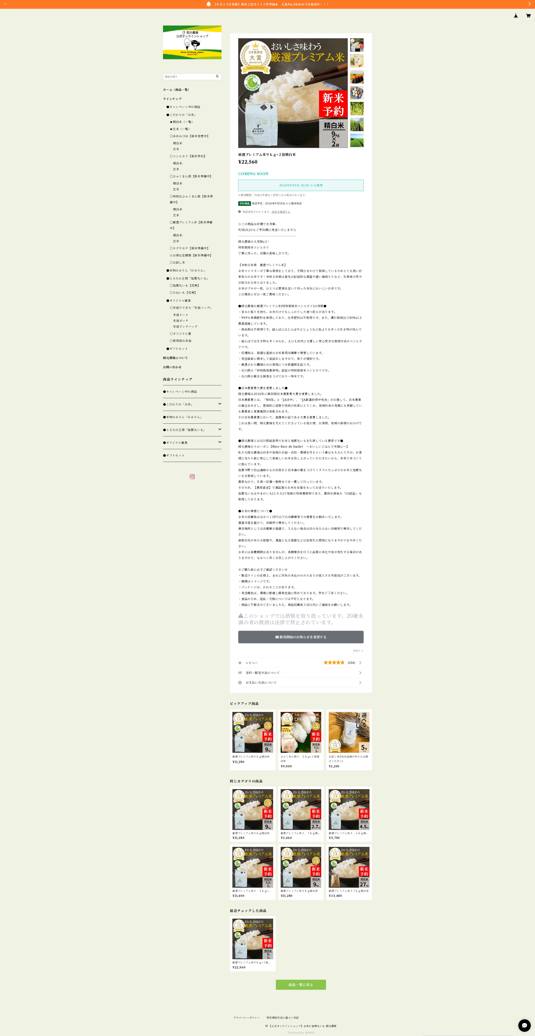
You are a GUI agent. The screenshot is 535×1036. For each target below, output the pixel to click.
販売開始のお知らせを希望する (303, 637)
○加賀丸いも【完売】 (185, 285)
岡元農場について (175, 358)
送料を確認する (281, 211)
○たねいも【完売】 (183, 293)
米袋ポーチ (181, 321)
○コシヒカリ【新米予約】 (188, 156)
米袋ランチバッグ (185, 326)
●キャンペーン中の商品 (183, 107)
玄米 (176, 149)
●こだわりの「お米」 (181, 115)
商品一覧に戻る (301, 985)
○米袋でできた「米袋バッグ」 (191, 308)
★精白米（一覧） (182, 122)
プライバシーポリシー (246, 1017)
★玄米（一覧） (180, 129)
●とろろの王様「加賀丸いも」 (188, 278)
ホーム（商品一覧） (177, 90)
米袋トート (181, 315)
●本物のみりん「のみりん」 (186, 270)
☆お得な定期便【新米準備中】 (191, 255)
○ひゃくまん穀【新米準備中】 (191, 176)
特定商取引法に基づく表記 (283, 1017)
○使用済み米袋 (180, 341)
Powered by (296, 1032)
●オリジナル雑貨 (178, 301)
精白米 (177, 143)
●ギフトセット (177, 349)
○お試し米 (177, 262)
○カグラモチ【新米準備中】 (190, 248)
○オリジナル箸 (180, 334)
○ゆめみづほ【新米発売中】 (190, 136)
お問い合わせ (172, 367)
